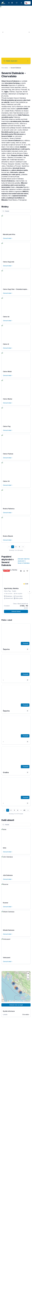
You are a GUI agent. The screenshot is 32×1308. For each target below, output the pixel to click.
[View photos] (20, 571)
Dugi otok (19, 92)
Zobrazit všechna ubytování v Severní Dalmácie (24, 561)
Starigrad (11, 164)
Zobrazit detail (7, 238)
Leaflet (11, 1001)
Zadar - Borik (5, 155)
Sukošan (18, 164)
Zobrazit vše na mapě (16, 1005)
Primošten (18, 157)
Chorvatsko (4, 67)
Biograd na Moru (17, 155)
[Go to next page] (23, 546)
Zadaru (13, 187)
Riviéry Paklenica (15, 111)
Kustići (14, 591)
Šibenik (25, 187)
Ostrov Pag (7, 591)
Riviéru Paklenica (7, 104)
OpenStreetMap (19, 1001)
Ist (28, 89)
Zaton (26, 153)
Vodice (26, 155)
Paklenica (17, 117)
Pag (9, 89)
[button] (20, 992)
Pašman (12, 92)
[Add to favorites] (27, 571)
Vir (2, 92)
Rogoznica (11, 85)
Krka (17, 123)
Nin (9, 196)
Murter (25, 92)
